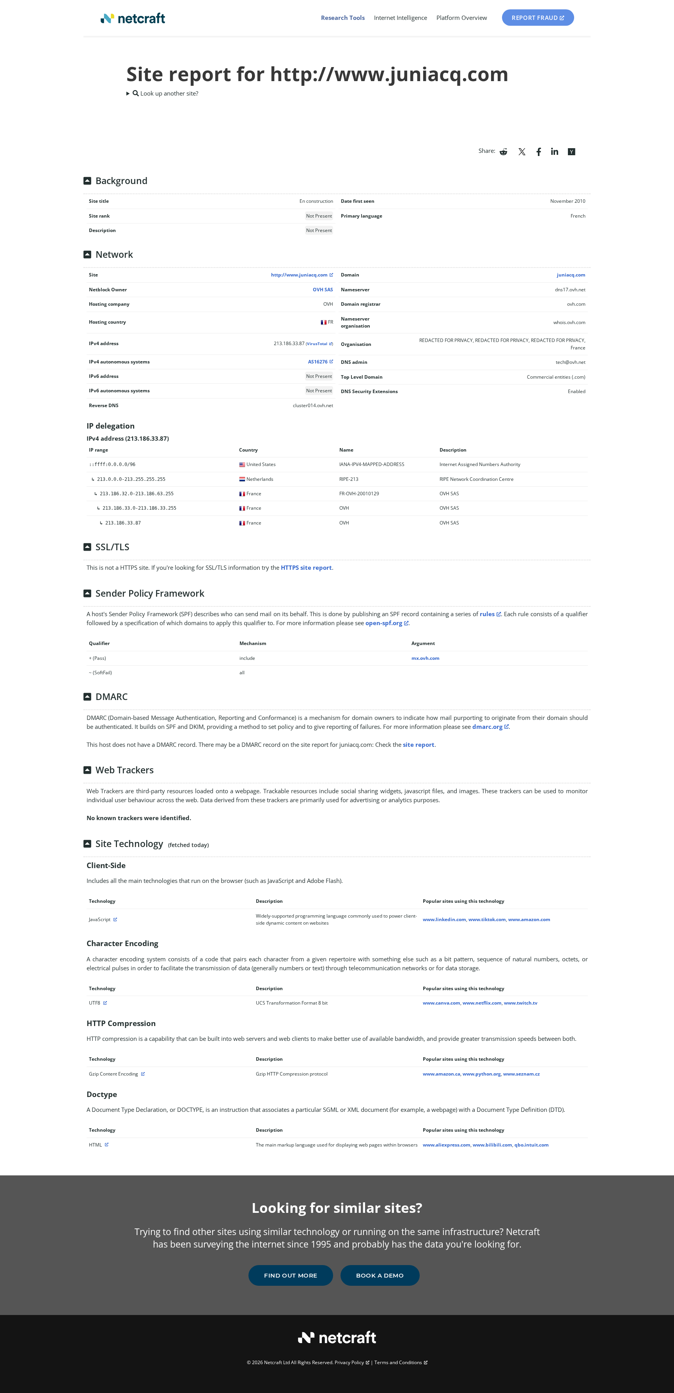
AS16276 (318, 361)
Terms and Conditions (398, 1362)
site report (419, 744)
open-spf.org (383, 623)
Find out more (290, 1275)
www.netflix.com (482, 1003)
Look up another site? (168, 93)
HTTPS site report (306, 567)
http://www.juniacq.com (299, 274)
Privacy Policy (349, 1362)
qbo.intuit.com (531, 1144)
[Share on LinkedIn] (554, 150)
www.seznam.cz (521, 1073)
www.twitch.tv (520, 1003)
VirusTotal (317, 343)
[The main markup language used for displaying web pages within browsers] (105, 1144)
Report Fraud (535, 17)
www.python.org (482, 1073)
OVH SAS (323, 289)
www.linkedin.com (444, 919)
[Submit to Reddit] (503, 150)
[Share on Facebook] (538, 150)
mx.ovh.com (425, 658)
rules (487, 614)
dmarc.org (487, 726)
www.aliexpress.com (446, 1144)
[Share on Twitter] (522, 150)
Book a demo (380, 1275)
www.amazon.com (529, 919)
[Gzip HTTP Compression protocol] (142, 1073)
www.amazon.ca (441, 1073)
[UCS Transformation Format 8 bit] (104, 1003)
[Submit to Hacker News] (571, 150)
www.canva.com (441, 1003)
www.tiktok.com (487, 919)
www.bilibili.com (492, 1144)
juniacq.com (571, 274)
